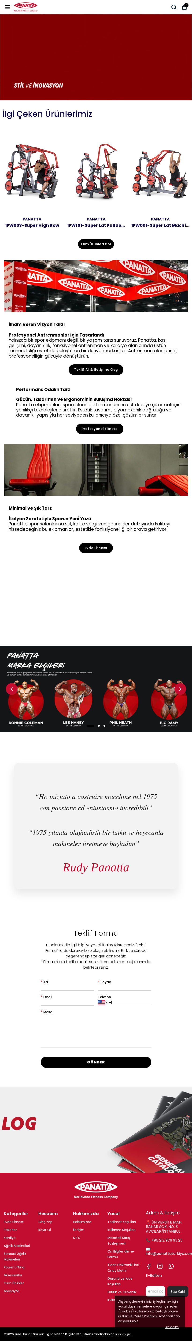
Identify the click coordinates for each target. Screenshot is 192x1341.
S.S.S (76, 1237)
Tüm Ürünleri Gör (96, 244)
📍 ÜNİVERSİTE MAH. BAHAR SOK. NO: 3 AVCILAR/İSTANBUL (164, 1227)
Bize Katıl (178, 1291)
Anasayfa (11, 1291)
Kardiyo (10, 1237)
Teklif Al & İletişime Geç (96, 369)
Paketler (10, 1229)
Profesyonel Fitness (100, 428)
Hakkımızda (82, 1222)
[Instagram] (160, 1266)
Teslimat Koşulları (121, 1222)
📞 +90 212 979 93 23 (164, 1240)
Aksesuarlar (13, 1275)
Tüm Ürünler (14, 1283)
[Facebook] (148, 1266)
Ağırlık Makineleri (17, 1245)
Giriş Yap (45, 1222)
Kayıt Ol (44, 1229)
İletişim (79, 1229)
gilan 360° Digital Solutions (70, 1334)
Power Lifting (14, 1267)
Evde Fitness (96, 548)
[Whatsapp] (171, 1266)
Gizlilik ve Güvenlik (122, 1292)
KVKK (111, 1300)
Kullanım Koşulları (121, 1229)
